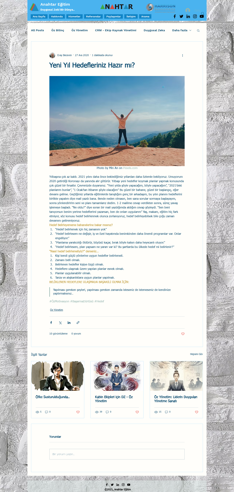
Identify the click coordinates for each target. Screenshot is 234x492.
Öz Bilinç (57, 30)
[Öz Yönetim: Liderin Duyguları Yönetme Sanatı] (176, 376)
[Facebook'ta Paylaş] (51, 322)
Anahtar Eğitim (55, 4)
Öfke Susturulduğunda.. (53, 397)
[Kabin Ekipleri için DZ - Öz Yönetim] (117, 376)
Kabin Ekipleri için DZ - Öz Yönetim (114, 399)
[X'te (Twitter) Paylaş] (60, 322)
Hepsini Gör (196, 354)
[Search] (203, 14)
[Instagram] (195, 16)
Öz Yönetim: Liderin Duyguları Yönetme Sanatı (175, 399)
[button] (198, 30)
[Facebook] (174, 16)
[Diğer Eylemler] (182, 55)
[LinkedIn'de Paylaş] (69, 322)
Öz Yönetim (79, 30)
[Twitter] (181, 16)
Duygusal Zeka (154, 30)
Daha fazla (179, 30)
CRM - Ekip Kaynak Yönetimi (115, 30)
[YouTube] (129, 485)
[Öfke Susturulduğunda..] (57, 376)
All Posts (37, 30)
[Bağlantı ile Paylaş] (78, 322)
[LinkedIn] (188, 16)
